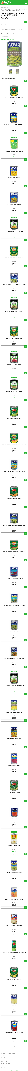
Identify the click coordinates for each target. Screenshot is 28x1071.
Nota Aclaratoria (5, 1065)
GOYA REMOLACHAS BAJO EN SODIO (14, 578)
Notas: (2, 27)
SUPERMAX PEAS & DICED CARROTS (14, 685)
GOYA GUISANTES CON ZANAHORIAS (14, 658)
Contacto (3, 1067)
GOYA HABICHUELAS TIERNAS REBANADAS (14, 284)
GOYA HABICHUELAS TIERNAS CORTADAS (14, 525)
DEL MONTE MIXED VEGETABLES (14, 258)
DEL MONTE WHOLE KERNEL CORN (14, 97)
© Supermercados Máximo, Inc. (8, 1053)
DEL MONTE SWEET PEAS (14, 418)
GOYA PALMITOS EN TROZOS (14, 925)
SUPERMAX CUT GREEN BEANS (14, 391)
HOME (2, 9)
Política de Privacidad (6, 1061)
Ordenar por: (7, 78)
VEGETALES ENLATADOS (16, 9)
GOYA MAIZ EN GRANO (14, 177)
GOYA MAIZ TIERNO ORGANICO (14, 712)
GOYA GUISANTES (14, 632)
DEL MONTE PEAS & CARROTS (14, 338)
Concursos (3, 1059)
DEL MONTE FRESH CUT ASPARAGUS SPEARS (14, 952)
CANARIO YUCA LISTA (14, 845)
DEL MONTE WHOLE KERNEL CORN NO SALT (14, 445)
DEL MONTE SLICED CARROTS (14, 498)
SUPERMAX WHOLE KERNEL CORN (14, 151)
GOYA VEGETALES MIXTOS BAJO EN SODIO (14, 471)
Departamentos (4, 7)
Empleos (3, 1055)
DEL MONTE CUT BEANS (14, 792)
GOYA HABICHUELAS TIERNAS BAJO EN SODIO (14, 605)
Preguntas (3, 1057)
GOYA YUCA (14, 1006)
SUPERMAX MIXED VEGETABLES (14, 231)
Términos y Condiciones (6, 1063)
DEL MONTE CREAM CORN (14, 979)
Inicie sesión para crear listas (7, 39)
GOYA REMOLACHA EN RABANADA (14, 1032)
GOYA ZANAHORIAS (14, 819)
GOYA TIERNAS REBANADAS (14, 872)
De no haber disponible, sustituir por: (9, 33)
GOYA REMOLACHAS (14, 765)
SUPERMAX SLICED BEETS (14, 365)
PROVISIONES (7, 9)
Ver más (13, 1046)
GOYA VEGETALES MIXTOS (14, 204)
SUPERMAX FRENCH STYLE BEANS (14, 311)
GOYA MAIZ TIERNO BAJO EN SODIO (14, 124)
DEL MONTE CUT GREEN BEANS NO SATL (14, 552)
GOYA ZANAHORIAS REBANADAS (14, 899)
